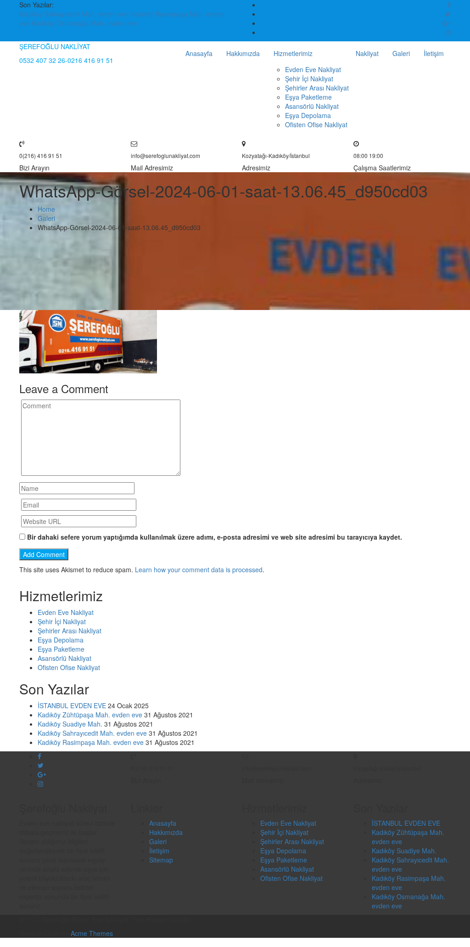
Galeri (401, 53)
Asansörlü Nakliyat (312, 106)
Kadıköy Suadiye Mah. (70, 723)
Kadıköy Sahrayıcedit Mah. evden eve (74, 13)
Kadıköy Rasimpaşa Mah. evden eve (91, 742)
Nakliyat (367, 53)
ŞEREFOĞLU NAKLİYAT (54, 46)
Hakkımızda (243, 53)
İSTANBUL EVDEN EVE (72, 705)
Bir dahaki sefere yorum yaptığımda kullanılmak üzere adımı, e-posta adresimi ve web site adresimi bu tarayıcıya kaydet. (214, 536)
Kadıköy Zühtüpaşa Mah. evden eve (90, 714)
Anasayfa (199, 53)
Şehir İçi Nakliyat (309, 78)
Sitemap (161, 859)
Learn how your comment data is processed (199, 569)
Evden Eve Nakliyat (313, 69)
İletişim (434, 53)
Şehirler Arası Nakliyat (317, 87)
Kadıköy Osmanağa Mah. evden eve (84, 23)
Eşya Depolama (308, 115)
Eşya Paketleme (308, 96)
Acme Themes (92, 933)
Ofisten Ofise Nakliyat (316, 124)
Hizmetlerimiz (293, 53)
